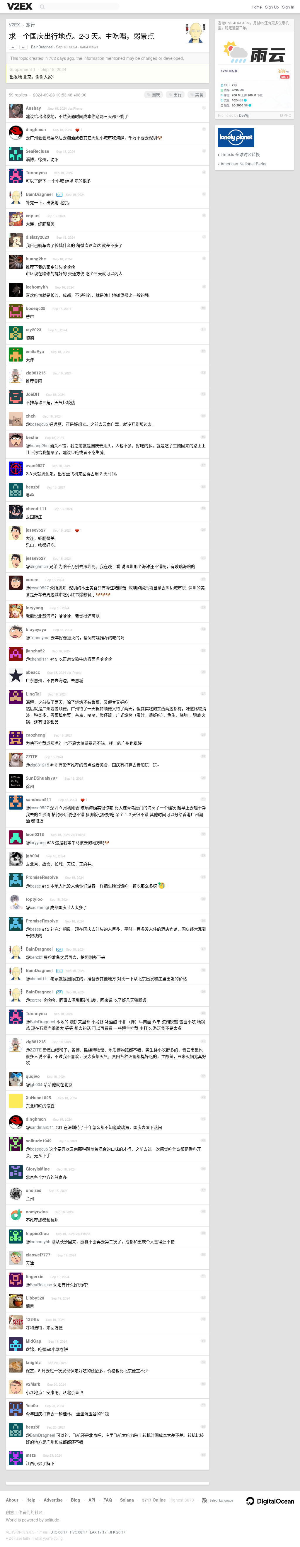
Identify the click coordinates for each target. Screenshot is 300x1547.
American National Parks (243, 164)
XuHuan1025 (38, 1097)
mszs (31, 1455)
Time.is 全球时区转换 (240, 154)
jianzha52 (35, 651)
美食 (198, 94)
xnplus (33, 215)
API (91, 1500)
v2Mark (33, 1384)
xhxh (31, 416)
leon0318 (35, 834)
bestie (32, 437)
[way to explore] (20, 7)
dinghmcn (36, 129)
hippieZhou (37, 1233)
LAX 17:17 (98, 1531)
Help (30, 1500)
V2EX (14, 24)
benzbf (33, 487)
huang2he (36, 259)
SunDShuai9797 (41, 778)
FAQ (107, 1500)
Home (257, 7)
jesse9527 (36, 530)
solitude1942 (39, 1141)
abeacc (33, 672)
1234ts (32, 1319)
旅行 (30, 24)
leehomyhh (37, 287)
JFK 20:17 (117, 1531)
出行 (177, 94)
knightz (33, 1362)
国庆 (155, 94)
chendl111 (36, 508)
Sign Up (272, 7)
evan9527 (35, 465)
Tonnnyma (36, 172)
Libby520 (35, 1298)
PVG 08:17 (78, 1531)
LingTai (33, 694)
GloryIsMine (38, 1169)
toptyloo (34, 899)
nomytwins (37, 1211)
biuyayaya (36, 629)
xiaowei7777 (38, 1255)
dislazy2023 (37, 237)
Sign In (288, 7)
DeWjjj (244, 115)
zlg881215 (36, 373)
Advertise (53, 1500)
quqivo (33, 1076)
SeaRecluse (37, 151)
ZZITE (32, 756)
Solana (127, 1500)
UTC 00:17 (58, 1531)
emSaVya (35, 351)
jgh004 (32, 856)
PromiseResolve (42, 877)
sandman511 (38, 799)
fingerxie (34, 1276)
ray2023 (33, 330)
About (12, 1500)
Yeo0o (32, 1405)
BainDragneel (42, 47)
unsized (34, 1190)
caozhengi (36, 735)
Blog (75, 1500)
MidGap (33, 1341)
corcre (32, 579)
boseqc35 (35, 308)
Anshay (33, 108)
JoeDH (32, 394)
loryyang (34, 607)
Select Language (220, 1500)
